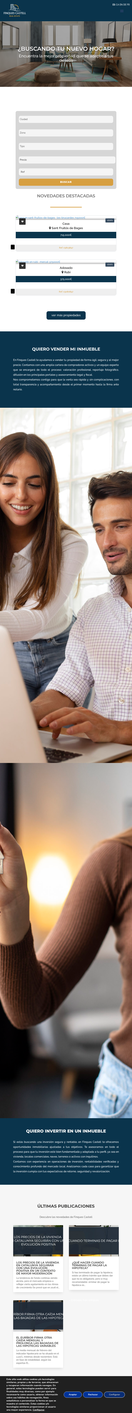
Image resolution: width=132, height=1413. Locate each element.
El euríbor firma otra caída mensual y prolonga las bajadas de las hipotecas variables (37, 1341)
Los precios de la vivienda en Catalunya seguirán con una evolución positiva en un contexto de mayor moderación (37, 1268)
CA (117, 4)
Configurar (38, 1409)
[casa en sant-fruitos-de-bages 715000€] (66, 218)
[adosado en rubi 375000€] (66, 262)
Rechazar (93, 1394)
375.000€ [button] (66, 279)
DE (124, 4)
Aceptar (73, 1394)
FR (128, 4)
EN (121, 4)
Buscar (66, 182)
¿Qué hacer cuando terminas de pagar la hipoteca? (89, 1265)
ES (114, 4)
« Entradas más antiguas (84, 1300)
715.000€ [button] (66, 234)
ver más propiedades (66, 315)
